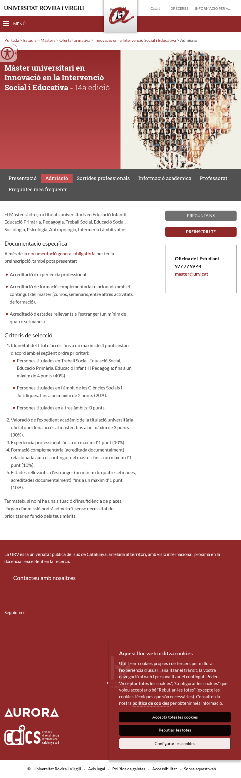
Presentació (23, 178)
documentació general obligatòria (62, 253)
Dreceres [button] (179, 8)
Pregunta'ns (201, 215)
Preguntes (38, 189)
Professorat (213, 178)
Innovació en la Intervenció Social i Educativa (135, 40)
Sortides (103, 178)
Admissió (56, 178)
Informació (164, 178)
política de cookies (151, 703)
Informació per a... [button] (213, 8)
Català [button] (155, 8)
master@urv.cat (191, 273)
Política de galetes (128, 768)
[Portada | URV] (120, 17)
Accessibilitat (164, 768)
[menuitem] (8, 629)
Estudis (29, 40)
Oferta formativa (74, 40)
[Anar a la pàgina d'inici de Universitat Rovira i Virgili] (44, 8)
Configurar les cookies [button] (175, 743)
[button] (232, 24)
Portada (11, 40)
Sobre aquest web (200, 768)
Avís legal (96, 768)
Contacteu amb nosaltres (44, 577)
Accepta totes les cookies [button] (175, 716)
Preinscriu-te (201, 231)
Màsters (48, 40)
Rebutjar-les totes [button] (175, 729)
